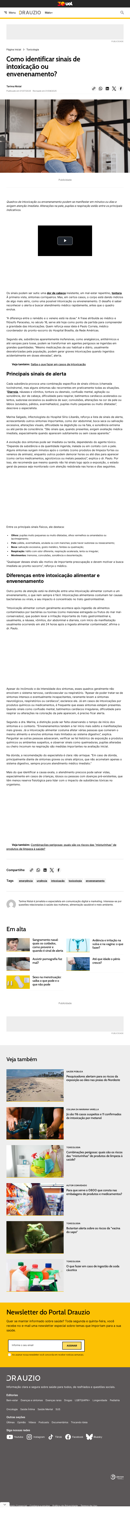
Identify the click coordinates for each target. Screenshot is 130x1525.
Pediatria (115, 1400)
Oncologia (12, 1409)
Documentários (60, 1422)
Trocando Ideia (79, 1422)
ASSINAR (72, 1345)
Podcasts (44, 1422)
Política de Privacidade (65, 1505)
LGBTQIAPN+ (82, 1400)
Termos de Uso (89, 1505)
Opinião (21, 1422)
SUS (58, 1409)
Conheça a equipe (40, 1505)
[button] (93, 88)
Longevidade (100, 1400)
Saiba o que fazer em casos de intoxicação (58, 364)
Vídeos (32, 1422)
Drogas (68, 1400)
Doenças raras (53, 1400)
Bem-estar (12, 1400)
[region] (31, 498)
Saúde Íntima (27, 1409)
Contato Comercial (16, 1505)
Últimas (10, 1422)
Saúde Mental (45, 1409)
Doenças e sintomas (32, 1400)
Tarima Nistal (13, 86)
